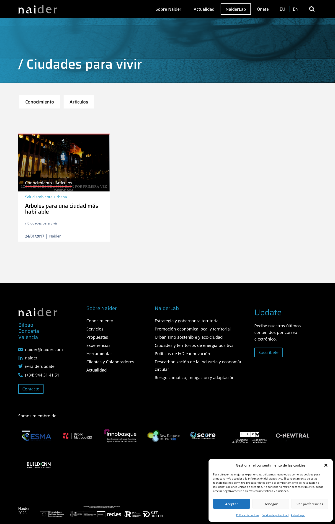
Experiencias (98, 345)
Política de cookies (247, 515)
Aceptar (231, 504)
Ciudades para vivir (42, 223)
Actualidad (204, 9)
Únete (263, 9)
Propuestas (97, 337)
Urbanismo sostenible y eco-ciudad (189, 337)
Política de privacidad (275, 515)
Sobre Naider (168, 9)
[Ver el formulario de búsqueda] (312, 9)
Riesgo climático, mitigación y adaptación (194, 377)
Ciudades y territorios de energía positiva (194, 345)
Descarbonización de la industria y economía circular (198, 365)
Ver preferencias (309, 504)
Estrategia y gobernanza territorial (187, 320)
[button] (326, 465)
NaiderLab (236, 9)
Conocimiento (99, 320)
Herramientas (99, 353)
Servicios (94, 329)
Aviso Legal (298, 515)
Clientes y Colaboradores (110, 361)
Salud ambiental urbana (46, 196)
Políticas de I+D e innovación (182, 353)
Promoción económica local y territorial (193, 329)
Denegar (271, 504)
